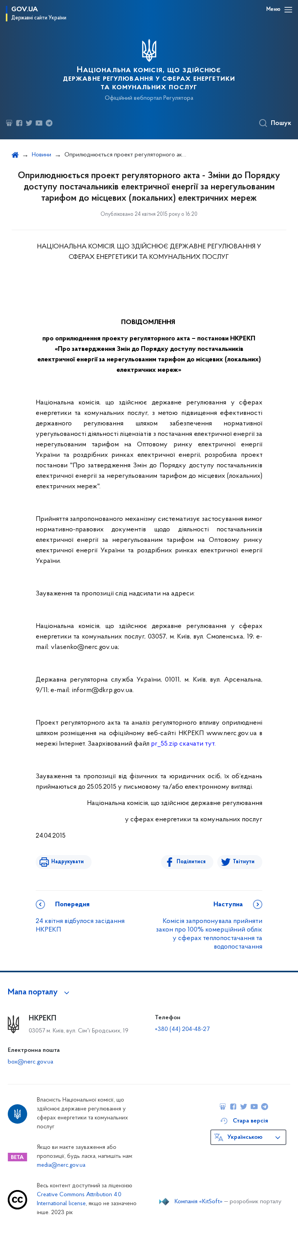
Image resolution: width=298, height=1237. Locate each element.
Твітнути (244, 862)
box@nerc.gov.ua (30, 1062)
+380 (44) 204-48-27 (182, 1029)
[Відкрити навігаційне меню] (288, 10)
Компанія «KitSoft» (199, 1202)
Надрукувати (67, 862)
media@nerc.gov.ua (61, 1165)
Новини (41, 155)
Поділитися (191, 862)
